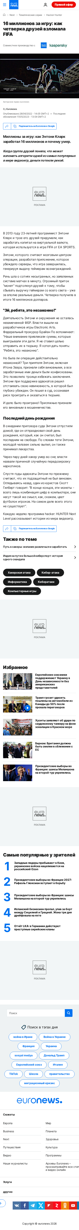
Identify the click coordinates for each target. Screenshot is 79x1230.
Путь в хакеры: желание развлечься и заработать (35, 546)
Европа (7, 1123)
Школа (33, 1074)
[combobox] (39, 1013)
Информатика (17, 581)
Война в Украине (55, 1037)
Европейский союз (29, 1064)
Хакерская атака (19, 572)
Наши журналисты (15, 1163)
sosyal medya (24, 1055)
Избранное (15, 667)
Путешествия (12, 1147)
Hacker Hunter (54, 15)
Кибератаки (46, 581)
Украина (51, 1046)
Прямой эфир (64, 4)
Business (8, 1131)
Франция (28, 1046)
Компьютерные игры (22, 590)
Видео (7, 1155)
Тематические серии (30, 15)
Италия (58, 1064)
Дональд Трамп (54, 1055)
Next (12, 15)
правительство (59, 1074)
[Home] (4, 14)
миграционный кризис (39, 1083)
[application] (39, 76)
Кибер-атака (50, 572)
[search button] (68, 1013)
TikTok (13, 1074)
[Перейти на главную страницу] (13, 4)
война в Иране (22, 1037)
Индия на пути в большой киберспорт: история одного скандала (33, 557)
